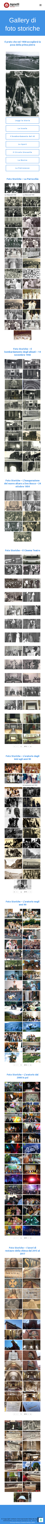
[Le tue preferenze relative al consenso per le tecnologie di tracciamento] (41, 1520)
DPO (33, 1522)
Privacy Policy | (15, 1522)
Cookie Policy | (26, 1522)
